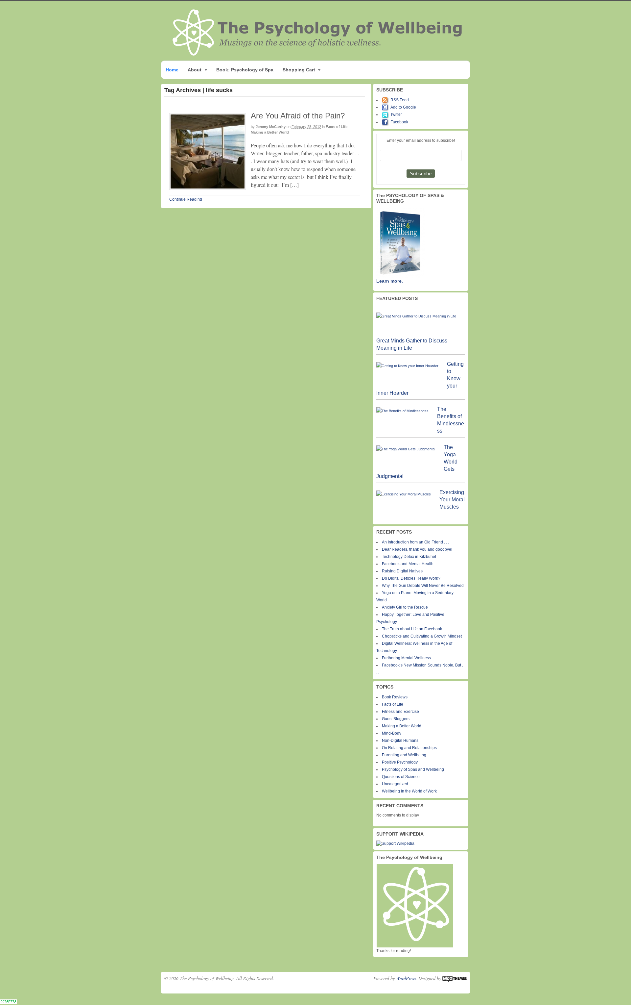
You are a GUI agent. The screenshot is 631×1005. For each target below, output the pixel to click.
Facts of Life (336, 127)
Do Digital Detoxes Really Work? (411, 578)
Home (172, 69)
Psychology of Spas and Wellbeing (413, 769)
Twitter (396, 114)
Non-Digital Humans (400, 740)
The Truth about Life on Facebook (412, 629)
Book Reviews (395, 697)
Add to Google (403, 107)
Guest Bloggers (395, 718)
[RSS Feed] (386, 100)
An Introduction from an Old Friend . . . (415, 542)
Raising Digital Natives (402, 571)
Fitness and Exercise (400, 711)
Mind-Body (391, 733)
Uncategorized (395, 784)
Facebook (399, 122)
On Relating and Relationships (409, 747)
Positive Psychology (400, 762)
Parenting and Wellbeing (404, 755)
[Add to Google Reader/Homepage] (386, 107)
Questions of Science (401, 776)
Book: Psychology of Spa (244, 69)
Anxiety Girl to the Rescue (405, 607)
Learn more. (389, 281)
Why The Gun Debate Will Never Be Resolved (423, 585)
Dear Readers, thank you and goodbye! (417, 549)
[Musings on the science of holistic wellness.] (318, 53)
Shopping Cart (299, 69)
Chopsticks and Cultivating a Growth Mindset (422, 636)
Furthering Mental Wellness (406, 658)
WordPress (406, 978)
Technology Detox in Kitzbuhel (409, 556)
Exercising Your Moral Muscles (452, 500)
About (194, 69)
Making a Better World (270, 132)
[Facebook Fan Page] (386, 122)
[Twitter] (386, 114)
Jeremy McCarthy (271, 127)
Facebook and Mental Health (407, 564)
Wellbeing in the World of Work (409, 791)
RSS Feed (399, 100)
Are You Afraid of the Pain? (298, 115)
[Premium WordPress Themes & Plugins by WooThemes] (454, 978)
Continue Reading (185, 199)
